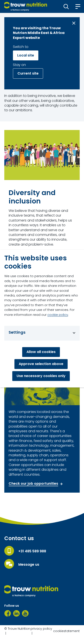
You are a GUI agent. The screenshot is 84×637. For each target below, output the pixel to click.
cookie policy (57, 314)
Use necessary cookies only (41, 375)
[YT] (25, 613)
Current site (28, 73)
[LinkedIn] (16, 613)
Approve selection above (41, 363)
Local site (25, 55)
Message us (28, 564)
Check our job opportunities (33, 483)
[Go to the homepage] (31, 591)
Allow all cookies (41, 351)
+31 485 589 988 (32, 551)
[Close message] (74, 23)
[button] (66, 6)
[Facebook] (7, 613)
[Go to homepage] (25, 6)
